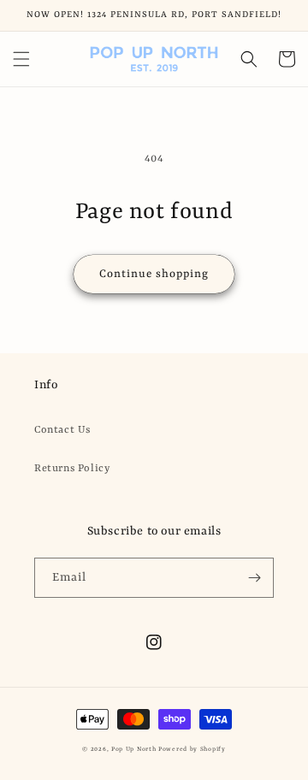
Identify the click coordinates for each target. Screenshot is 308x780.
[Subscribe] (254, 578)
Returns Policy (72, 469)
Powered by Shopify (192, 749)
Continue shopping (154, 274)
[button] (21, 59)
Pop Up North (133, 749)
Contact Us (62, 430)
